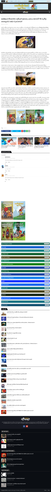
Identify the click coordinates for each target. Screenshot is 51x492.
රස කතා (24, 267)
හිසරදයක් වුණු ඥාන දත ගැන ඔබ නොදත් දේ (14, 459)
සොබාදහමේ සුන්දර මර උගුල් (12, 338)
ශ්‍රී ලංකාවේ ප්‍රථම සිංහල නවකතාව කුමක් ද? (14, 327)
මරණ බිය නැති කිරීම (10, 473)
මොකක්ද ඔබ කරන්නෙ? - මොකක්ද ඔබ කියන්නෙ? (16, 478)
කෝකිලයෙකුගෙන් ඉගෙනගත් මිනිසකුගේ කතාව (15, 444)
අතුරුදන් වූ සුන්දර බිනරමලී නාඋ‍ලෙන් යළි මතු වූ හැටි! (16, 354)
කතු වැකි (24, 250)
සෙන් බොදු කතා (24, 284)
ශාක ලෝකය (24, 305)
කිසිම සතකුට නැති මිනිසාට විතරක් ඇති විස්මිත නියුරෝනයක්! (17, 384)
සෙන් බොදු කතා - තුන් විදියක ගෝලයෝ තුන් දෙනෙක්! (16, 483)
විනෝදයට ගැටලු (24, 271)
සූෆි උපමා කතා (24, 301)
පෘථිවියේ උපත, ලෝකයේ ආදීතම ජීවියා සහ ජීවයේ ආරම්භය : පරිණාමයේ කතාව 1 (21, 322)
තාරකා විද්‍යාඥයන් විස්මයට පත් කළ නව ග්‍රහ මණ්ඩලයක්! (16, 379)
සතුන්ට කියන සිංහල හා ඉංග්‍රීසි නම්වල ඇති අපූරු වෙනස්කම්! (17, 312)
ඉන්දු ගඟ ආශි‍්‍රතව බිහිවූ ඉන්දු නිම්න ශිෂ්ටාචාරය (15, 348)
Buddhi (6, 165)
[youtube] (27, 426)
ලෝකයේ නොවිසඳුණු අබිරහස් (24, 277)
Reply (6, 162)
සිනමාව (24, 294)
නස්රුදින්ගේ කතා (24, 260)
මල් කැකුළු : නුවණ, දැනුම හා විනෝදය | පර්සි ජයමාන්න (16, 490)
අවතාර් (6, 174)
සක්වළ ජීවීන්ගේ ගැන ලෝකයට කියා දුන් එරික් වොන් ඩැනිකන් (41, 146)
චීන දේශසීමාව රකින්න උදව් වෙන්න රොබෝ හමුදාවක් (16, 405)
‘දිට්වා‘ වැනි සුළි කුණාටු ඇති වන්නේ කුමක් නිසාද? (15, 464)
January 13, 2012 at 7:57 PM (10, 175)
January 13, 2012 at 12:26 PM (10, 158)
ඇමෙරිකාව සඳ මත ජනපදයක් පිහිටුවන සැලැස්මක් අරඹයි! (17, 373)
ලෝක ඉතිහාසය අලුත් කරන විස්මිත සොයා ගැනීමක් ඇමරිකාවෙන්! (18, 394)
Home (2, 16)
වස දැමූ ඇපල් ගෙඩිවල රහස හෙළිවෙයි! (13, 434)
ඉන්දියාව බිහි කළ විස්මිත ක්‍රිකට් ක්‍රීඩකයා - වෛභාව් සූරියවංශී (25, 146)
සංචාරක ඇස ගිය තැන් (24, 298)
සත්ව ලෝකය (24, 288)
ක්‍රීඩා (24, 281)
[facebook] (24, 426)
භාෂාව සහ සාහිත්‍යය (24, 257)
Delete (9, 162)
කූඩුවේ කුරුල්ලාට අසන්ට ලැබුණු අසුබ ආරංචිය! (15, 439)
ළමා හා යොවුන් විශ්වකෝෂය (24, 264)
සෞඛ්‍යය (24, 291)
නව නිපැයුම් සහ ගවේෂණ (24, 243)
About (49, 490)
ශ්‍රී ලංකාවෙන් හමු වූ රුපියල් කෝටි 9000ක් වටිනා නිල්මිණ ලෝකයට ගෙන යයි (20, 410)
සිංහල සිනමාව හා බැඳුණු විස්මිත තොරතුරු (14, 333)
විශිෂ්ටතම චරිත (24, 254)
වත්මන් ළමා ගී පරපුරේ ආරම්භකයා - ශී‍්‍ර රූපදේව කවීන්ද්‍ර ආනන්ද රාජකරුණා (20, 317)
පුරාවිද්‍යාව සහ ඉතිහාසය (24, 274)
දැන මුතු (5, 16)
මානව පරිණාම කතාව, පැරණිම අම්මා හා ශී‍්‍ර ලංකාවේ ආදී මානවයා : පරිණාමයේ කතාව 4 (22, 343)
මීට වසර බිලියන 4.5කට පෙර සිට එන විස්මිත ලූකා (15, 389)
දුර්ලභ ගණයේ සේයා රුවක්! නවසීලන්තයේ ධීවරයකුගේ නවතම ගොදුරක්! (19, 359)
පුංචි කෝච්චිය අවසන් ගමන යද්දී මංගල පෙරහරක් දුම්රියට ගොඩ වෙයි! (19, 368)
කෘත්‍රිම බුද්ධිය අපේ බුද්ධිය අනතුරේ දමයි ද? (14, 400)
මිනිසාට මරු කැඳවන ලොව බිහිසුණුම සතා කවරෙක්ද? (18, 1)
